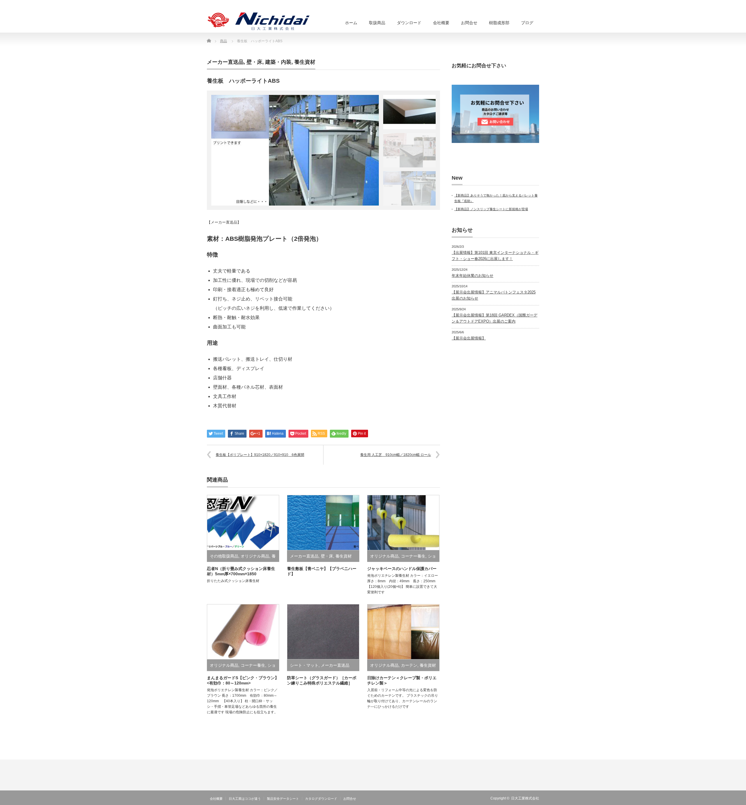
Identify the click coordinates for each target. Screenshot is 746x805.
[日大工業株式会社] (259, 21)
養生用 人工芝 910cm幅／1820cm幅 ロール (395, 455)
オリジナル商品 (255, 556)
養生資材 (304, 62)
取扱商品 (377, 22)
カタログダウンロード (321, 798)
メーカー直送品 (225, 62)
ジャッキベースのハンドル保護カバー (402, 568)
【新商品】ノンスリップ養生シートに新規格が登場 (491, 209)
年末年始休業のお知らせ (472, 275)
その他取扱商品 (224, 556)
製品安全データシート (283, 798)
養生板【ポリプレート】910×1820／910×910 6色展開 (260, 455)
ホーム (351, 22)
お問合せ (469, 22)
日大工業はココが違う (245, 798)
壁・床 (254, 62)
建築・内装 (278, 62)
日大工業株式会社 (525, 798)
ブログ (527, 22)
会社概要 (216, 798)
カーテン (409, 665)
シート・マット (304, 665)
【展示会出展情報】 (469, 338)
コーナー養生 (413, 556)
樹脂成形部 (499, 22)
